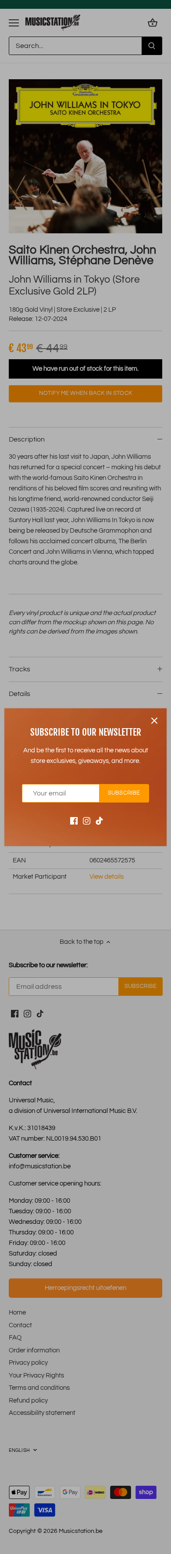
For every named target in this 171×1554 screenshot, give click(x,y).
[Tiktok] (99, 820)
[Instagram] (86, 820)
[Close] (154, 720)
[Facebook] (74, 820)
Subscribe (124, 793)
